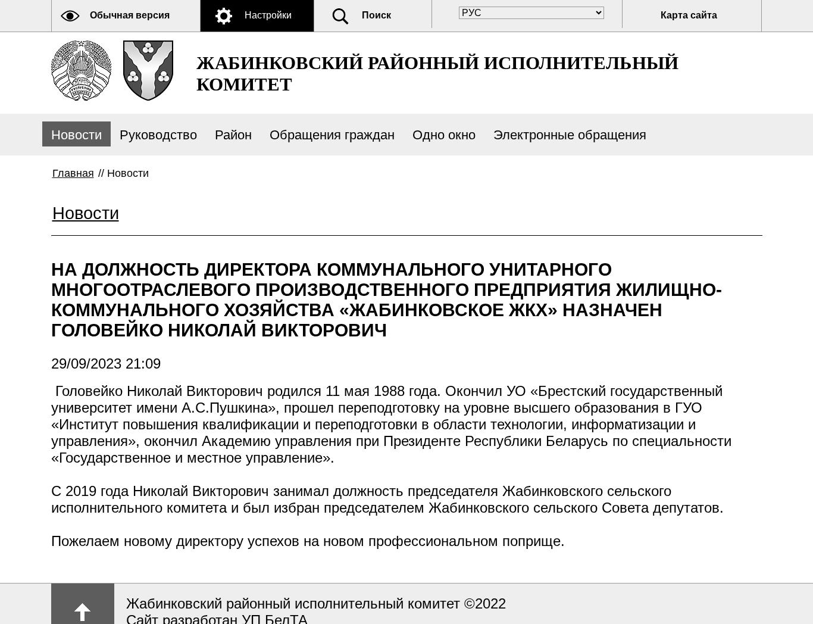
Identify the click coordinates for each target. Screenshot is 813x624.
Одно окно (444, 134)
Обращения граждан (332, 134)
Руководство (158, 134)
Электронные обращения (569, 134)
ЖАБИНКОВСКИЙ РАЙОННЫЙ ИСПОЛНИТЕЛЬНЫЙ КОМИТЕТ (437, 73)
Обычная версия (130, 15)
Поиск (376, 15)
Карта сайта (689, 15)
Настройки (268, 15)
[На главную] (81, 70)
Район (233, 134)
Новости (76, 134)
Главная (73, 173)
